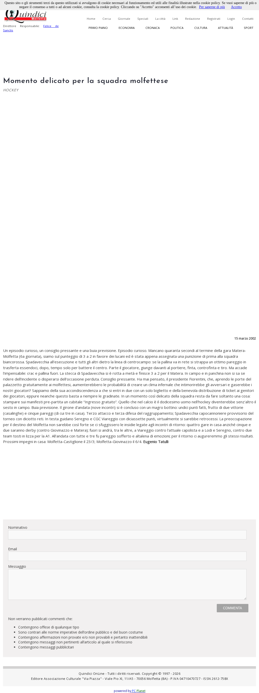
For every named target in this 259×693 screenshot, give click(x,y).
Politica (176, 28)
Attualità (225, 28)
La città (160, 18)
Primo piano (98, 28)
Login (231, 18)
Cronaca (152, 28)
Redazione (192, 18)
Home (91, 18)
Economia (127, 28)
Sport (248, 28)
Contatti (247, 18)
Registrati (213, 18)
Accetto (236, 7)
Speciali (142, 18)
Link (175, 18)
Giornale (124, 18)
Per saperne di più (212, 7)
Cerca (106, 18)
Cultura (200, 28)
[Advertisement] (129, 480)
